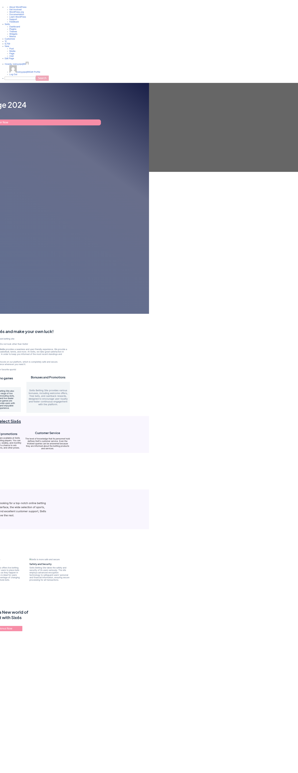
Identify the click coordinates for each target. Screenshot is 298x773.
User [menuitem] (11, 56)
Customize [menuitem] (10, 39)
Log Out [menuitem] (13, 74)
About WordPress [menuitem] (17, 7)
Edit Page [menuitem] (9, 58)
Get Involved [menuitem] (15, 9)
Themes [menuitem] (13, 31)
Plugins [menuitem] (12, 29)
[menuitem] (6, 41)
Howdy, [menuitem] (15, 64)
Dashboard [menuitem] (14, 26)
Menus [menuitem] (12, 36)
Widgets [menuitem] (13, 34)
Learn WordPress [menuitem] (17, 17)
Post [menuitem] (11, 48)
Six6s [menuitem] (7, 24)
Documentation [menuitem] (16, 14)
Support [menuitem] (13, 19)
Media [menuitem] (12, 51)
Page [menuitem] (11, 53)
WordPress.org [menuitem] (16, 12)
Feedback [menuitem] (14, 21)
